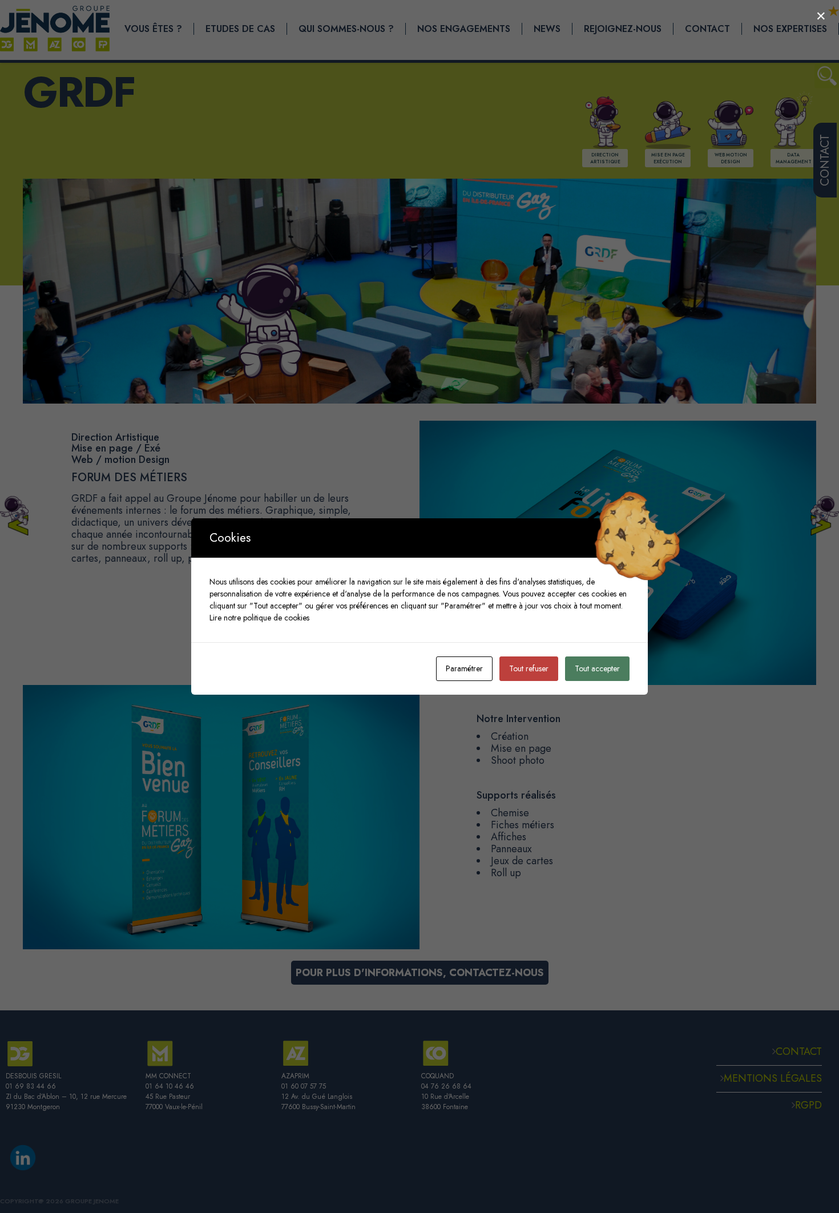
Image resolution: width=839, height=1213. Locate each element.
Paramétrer (464, 668)
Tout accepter (597, 668)
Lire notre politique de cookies (259, 617)
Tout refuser (528, 668)
